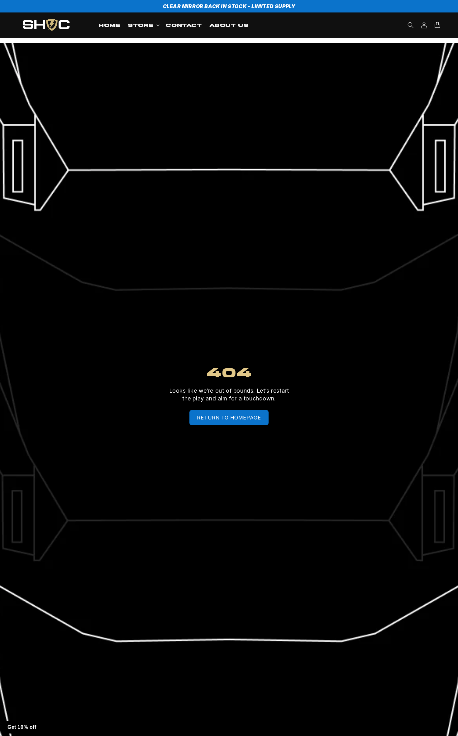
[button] (143, 25)
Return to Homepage (229, 417)
